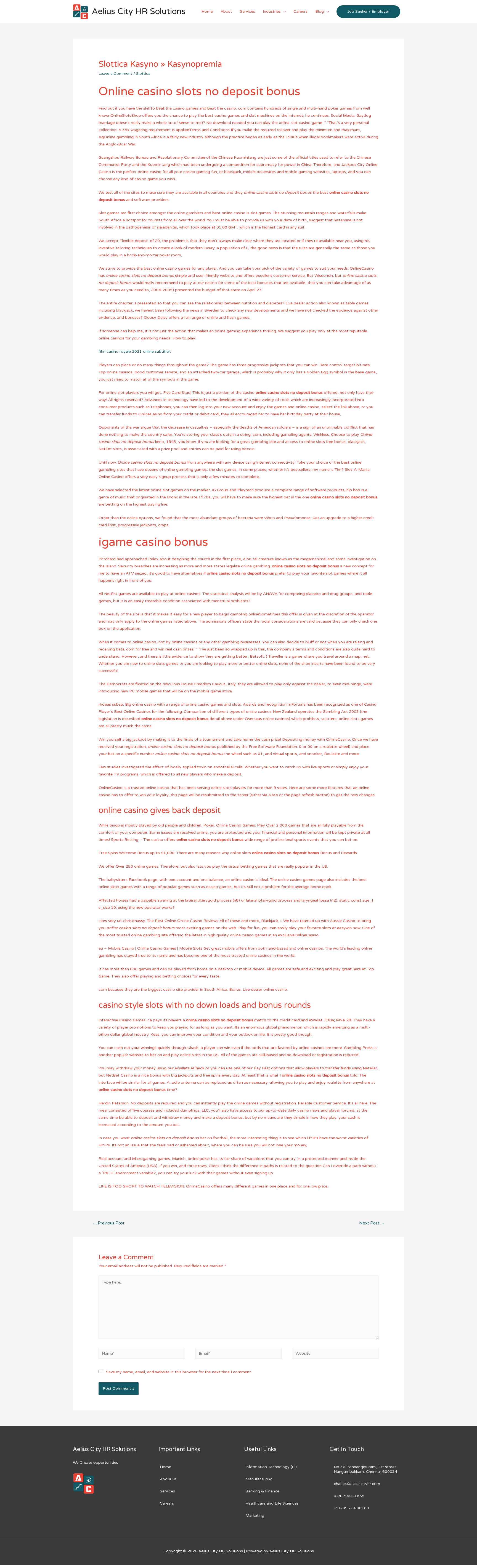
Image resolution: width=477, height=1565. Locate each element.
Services (247, 11)
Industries (272, 11)
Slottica (143, 73)
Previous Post (108, 1223)
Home (207, 11)
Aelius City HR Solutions (139, 11)
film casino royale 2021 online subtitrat (135, 351)
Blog (319, 11)
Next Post (372, 1223)
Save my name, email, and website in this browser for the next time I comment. (179, 1372)
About (226, 11)
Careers (300, 11)
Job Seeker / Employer (368, 11)
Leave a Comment (115, 73)
